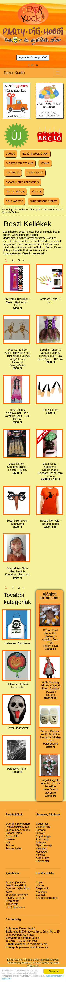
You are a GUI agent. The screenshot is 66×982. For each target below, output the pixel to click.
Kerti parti (41, 848)
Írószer (40, 885)
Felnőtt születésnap (17, 826)
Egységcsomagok (47, 897)
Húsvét (40, 832)
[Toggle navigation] (58, 72)
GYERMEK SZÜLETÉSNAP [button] (19, 163)
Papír (39, 882)
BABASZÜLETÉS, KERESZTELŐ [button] (22, 182)
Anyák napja (43, 836)
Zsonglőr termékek (17, 894)
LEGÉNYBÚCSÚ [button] (35, 172)
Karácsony (42, 857)
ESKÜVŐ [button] (10, 153)
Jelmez (10, 845)
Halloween (42, 851)
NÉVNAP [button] (45, 163)
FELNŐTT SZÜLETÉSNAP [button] (35, 153)
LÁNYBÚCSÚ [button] (13, 172)
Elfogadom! (54, 971)
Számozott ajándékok (12, 902)
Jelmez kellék (14, 848)
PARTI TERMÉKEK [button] (15, 191)
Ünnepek (35, 209)
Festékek (41, 891)
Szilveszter (42, 860)
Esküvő (10, 839)
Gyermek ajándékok (18, 888)
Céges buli (42, 823)
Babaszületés (14, 832)
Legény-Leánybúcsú (18, 829)
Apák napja (42, 839)
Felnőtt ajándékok (16, 885)
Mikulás (40, 854)
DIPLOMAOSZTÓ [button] (14, 201)
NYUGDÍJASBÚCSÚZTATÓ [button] (43, 201)
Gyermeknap (44, 845)
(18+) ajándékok (15, 907)
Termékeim (21, 209)
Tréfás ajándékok (16, 882)
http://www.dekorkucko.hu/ (27, 947)
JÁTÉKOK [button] (37, 191)
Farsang (41, 829)
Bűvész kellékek (15, 897)
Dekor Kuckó (14, 73)
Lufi (8, 842)
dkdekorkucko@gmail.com (26, 943)
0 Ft (31, 65)
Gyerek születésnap (18, 823)
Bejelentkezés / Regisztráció (33, 57)
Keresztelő (12, 836)
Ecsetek (41, 894)
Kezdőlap (7, 209)
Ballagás (41, 842)
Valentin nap (43, 826)
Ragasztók (42, 888)
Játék (9, 891)
